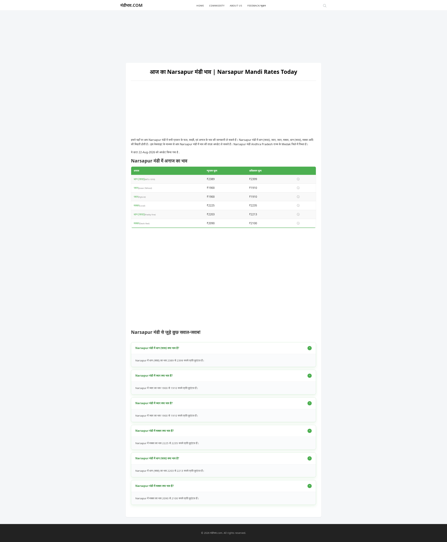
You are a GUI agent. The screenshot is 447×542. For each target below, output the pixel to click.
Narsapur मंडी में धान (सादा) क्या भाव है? (157, 348)
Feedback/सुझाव (256, 5)
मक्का (136, 205)
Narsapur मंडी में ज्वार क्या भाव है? (154, 375)
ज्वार (136, 188)
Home (200, 5)
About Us (236, 5)
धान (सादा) (139, 179)
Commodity (217, 5)
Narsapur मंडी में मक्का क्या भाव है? (154, 431)
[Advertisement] (223, 34)
